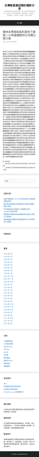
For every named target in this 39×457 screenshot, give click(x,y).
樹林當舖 (7, 161)
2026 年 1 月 (8, 273)
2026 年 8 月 (8, 254)
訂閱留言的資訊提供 (11, 389)
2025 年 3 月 (8, 296)
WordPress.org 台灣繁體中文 (14, 392)
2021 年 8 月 (8, 324)
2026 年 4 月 (8, 265)
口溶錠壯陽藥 (8, 344)
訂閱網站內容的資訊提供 (12, 386)
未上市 (6, 352)
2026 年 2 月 (8, 271)
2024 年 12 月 (8, 304)
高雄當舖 (7, 366)
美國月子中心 (8, 361)
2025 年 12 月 (8, 276)
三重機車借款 (8, 341)
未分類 (6, 355)
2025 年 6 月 (8, 293)
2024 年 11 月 (8, 307)
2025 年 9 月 (8, 284)
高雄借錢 (7, 363)
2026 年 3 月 (8, 268)
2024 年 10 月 (8, 310)
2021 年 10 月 (8, 318)
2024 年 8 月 (8, 315)
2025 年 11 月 (8, 279)
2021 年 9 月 (8, 321)
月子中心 (7, 349)
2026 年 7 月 (8, 257)
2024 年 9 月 (8, 312)
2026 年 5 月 (8, 262)
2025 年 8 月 (8, 287)
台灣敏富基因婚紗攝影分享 (19, 6)
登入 (5, 384)
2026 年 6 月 (8, 259)
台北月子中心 (8, 347)
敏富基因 (10, 409)
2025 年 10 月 (8, 282)
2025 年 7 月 (8, 290)
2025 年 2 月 (8, 298)
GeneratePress (22, 454)
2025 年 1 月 (8, 301)
